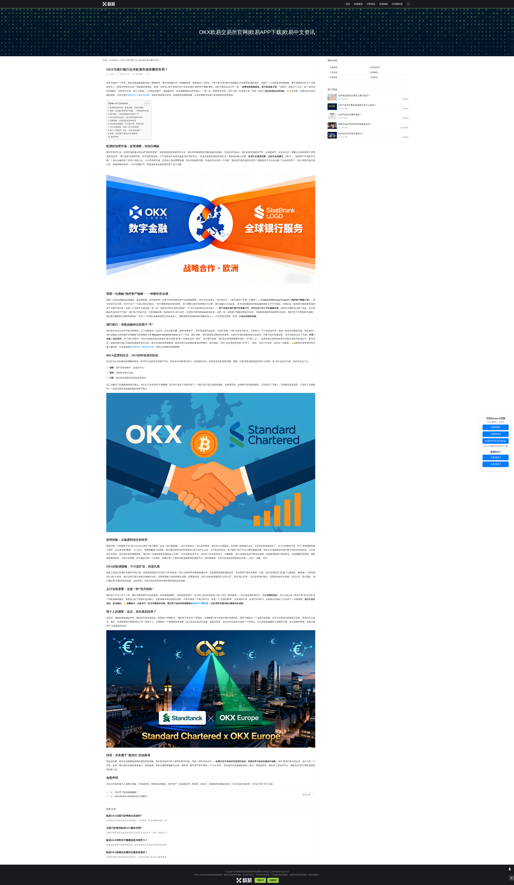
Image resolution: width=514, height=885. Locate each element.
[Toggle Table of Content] (145, 103)
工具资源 (333, 72)
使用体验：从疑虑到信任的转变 (123, 120)
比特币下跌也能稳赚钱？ (126, 792)
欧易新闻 (358, 4)
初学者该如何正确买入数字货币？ (354, 95)
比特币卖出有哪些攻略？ (350, 114)
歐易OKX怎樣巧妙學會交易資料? (124, 815)
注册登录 (273, 880)
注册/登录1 (495, 427)
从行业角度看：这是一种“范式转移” (124, 127)
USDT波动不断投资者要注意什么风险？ (357, 105)
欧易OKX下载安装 (199, 603)
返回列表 (306, 794)
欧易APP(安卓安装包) (495, 441)
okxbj (112, 74)
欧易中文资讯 (241, 872)
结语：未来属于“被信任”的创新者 (123, 133)
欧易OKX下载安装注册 (138, 95)
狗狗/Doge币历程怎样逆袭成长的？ (355, 124)
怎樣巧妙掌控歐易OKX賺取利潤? (124, 828)
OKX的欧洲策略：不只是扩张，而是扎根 (127, 124)
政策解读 (374, 72)
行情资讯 (371, 4)
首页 (348, 4)
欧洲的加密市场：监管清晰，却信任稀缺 (126, 107)
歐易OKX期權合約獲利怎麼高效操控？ (127, 852)
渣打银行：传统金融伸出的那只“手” (124, 114)
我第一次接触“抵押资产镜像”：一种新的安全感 (129, 111)
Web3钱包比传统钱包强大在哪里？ (131, 796)
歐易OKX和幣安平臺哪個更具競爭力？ (127, 840)
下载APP (260, 880)
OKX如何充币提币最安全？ (351, 133)
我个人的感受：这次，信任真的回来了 (126, 130)
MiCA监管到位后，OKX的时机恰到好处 (126, 117)
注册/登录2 (495, 434)
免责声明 (114, 137)
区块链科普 (397, 4)
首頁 (105, 60)
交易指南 (383, 4)
